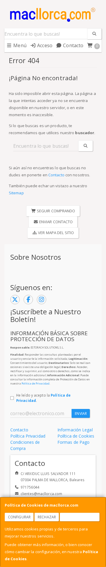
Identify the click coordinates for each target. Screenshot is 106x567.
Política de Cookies (75, 436)
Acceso (44, 45)
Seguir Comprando (55, 210)
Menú (19, 45)
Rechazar (47, 517)
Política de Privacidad (35, 383)
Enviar (81, 413)
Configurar (19, 517)
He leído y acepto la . (43, 398)
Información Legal (75, 430)
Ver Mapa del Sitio (55, 232)
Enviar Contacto (55, 221)
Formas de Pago (73, 442)
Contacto (72, 45)
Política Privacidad (27, 436)
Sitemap (16, 192)
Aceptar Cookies (80, 517)
